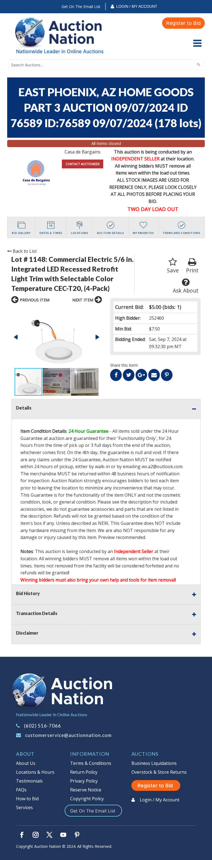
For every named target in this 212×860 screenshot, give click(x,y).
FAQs (21, 790)
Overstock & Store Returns (159, 772)
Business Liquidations (154, 763)
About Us (25, 763)
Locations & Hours (35, 772)
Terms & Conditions (90, 763)
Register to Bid (183, 23)
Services (24, 807)
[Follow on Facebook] (22, 835)
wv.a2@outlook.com (162, 466)
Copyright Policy (87, 799)
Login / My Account (136, 6)
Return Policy (83, 772)
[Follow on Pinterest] (77, 835)
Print (192, 270)
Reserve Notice (85, 790)
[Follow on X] (49, 835)
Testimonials (29, 781)
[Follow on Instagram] (36, 835)
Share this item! (124, 365)
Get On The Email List (81, 6)
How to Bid (27, 799)
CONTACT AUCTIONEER (83, 164)
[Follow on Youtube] (63, 835)
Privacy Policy (84, 781)
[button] (56, 337)
